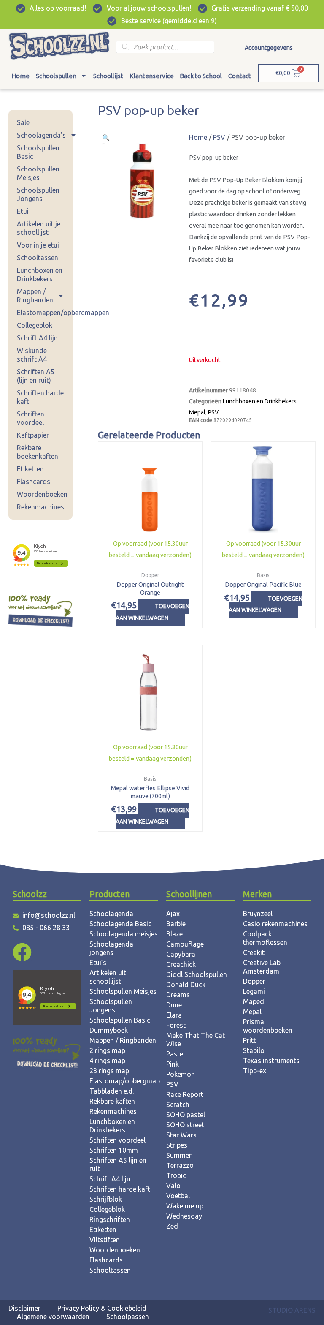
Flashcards (33, 481)
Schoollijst (108, 75)
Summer (179, 1155)
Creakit (254, 952)
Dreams (178, 995)
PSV (219, 137)
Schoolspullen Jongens (38, 194)
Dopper (254, 981)
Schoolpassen (127, 1316)
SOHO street (185, 1125)
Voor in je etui (38, 245)
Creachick (181, 964)
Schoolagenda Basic (120, 924)
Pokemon (180, 1074)
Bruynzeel (258, 913)
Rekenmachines (40, 507)
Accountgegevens (269, 47)
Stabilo (254, 1050)
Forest (176, 1025)
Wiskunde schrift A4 (32, 355)
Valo (173, 1185)
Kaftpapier (33, 435)
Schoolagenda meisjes (123, 934)
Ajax (173, 913)
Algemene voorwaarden (53, 1316)
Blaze (174, 934)
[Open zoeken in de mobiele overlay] (165, 47)
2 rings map (107, 1050)
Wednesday (184, 1216)
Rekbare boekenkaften (37, 452)
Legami (254, 991)
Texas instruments (271, 1060)
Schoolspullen (56, 75)
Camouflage (185, 944)
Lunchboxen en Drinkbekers (39, 275)
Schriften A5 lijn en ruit (117, 1164)
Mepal (197, 412)
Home (20, 75)
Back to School (201, 75)
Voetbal (178, 1196)
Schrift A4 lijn (37, 338)
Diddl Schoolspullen (196, 974)
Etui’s (97, 962)
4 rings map (107, 1060)
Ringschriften (109, 1219)
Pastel (175, 1054)
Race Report (184, 1094)
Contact (239, 75)
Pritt (249, 1040)
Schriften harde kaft (40, 397)
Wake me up (184, 1206)
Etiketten (30, 469)
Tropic (176, 1175)
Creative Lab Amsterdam (262, 967)
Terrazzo (180, 1165)
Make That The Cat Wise (195, 1039)
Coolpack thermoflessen (265, 938)
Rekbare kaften (112, 1101)
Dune (174, 1005)
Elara (174, 1015)
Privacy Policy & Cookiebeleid (101, 1308)
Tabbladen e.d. (111, 1091)
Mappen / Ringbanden (35, 296)
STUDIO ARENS (292, 1310)
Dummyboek (108, 1030)
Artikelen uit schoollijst (107, 977)
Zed (172, 1226)
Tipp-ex (254, 1071)
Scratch (177, 1104)
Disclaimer (24, 1308)
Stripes (176, 1145)
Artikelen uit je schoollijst (38, 228)
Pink (172, 1064)
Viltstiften (104, 1239)
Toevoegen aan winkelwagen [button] (152, 612)
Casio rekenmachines (275, 924)
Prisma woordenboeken (267, 1026)
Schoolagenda (111, 913)
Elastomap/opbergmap (123, 1081)
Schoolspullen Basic (38, 152)
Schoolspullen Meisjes (38, 173)
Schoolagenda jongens (111, 948)
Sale (23, 122)
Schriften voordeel (30, 418)
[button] (106, 137)
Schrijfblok (105, 1199)
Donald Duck (185, 984)
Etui (23, 211)
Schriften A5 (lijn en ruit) (35, 376)
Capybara (180, 954)
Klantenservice (152, 75)
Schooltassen (37, 257)
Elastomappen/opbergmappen (45, 312)
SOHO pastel (185, 1114)
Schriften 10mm (113, 1150)
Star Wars (181, 1135)
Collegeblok (34, 325)
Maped (253, 1001)
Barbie (176, 924)
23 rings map (109, 1071)
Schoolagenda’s (41, 135)
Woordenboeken (42, 494)
